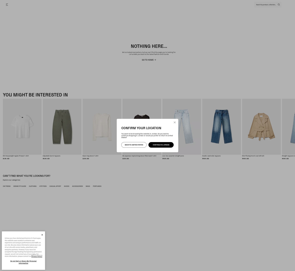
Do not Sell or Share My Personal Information (23, 262)
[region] (23, 250)
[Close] (42, 234)
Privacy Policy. (37, 256)
